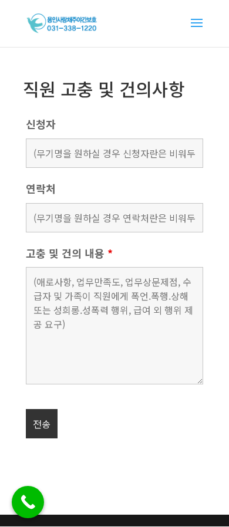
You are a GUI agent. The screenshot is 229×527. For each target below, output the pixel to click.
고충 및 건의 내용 (69, 253)
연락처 (41, 188)
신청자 (41, 123)
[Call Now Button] (28, 502)
